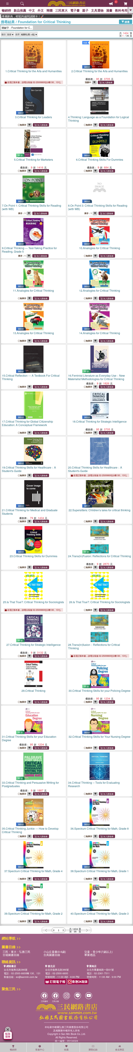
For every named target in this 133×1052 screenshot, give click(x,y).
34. (94, 784)
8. (97, 207)
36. (99, 829)
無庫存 (23, 124)
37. (33, 871)
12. (99, 291)
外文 (41, 10)
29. (33, 691)
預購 (85, 42)
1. (33, 71)
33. (30, 784)
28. (94, 646)
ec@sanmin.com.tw (26, 977)
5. (33, 160)
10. (99, 248)
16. (96, 377)
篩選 (127, 21)
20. (95, 469)
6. (99, 160)
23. (33, 556)
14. (99, 333)
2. (99, 71)
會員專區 (119, 1049)
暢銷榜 (6, 10)
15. (31, 377)
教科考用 (121, 10)
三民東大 (61, 10)
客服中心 (39, 1049)
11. (33, 291)
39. (33, 914)
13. (33, 333)
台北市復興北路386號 (15, 969)
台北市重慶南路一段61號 (100, 969)
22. (99, 510)
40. (99, 914)
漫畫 (109, 10)
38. (99, 871)
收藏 (66, 1049)
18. (99, 421)
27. (33, 645)
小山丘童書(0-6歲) (54, 952)
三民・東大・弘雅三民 (16, 952)
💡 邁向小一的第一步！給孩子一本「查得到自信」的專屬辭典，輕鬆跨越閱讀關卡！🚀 (14, 16)
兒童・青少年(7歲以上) (98, 952)
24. (99, 556)
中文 (32, 10)
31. (29, 738)
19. (29, 469)
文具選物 (97, 10)
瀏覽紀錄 (92, 1049)
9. (29, 249)
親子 (85, 10)
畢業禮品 (89, 955)
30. (99, 691)
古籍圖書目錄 (11, 955)
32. (99, 737)
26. (99, 602)
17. (27, 423)
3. (33, 117)
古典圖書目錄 (51, 955)
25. (33, 602)
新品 (20, 10)
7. (31, 207)
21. (29, 512)
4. (98, 118)
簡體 (49, 10)
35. (30, 830)
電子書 (75, 10)
